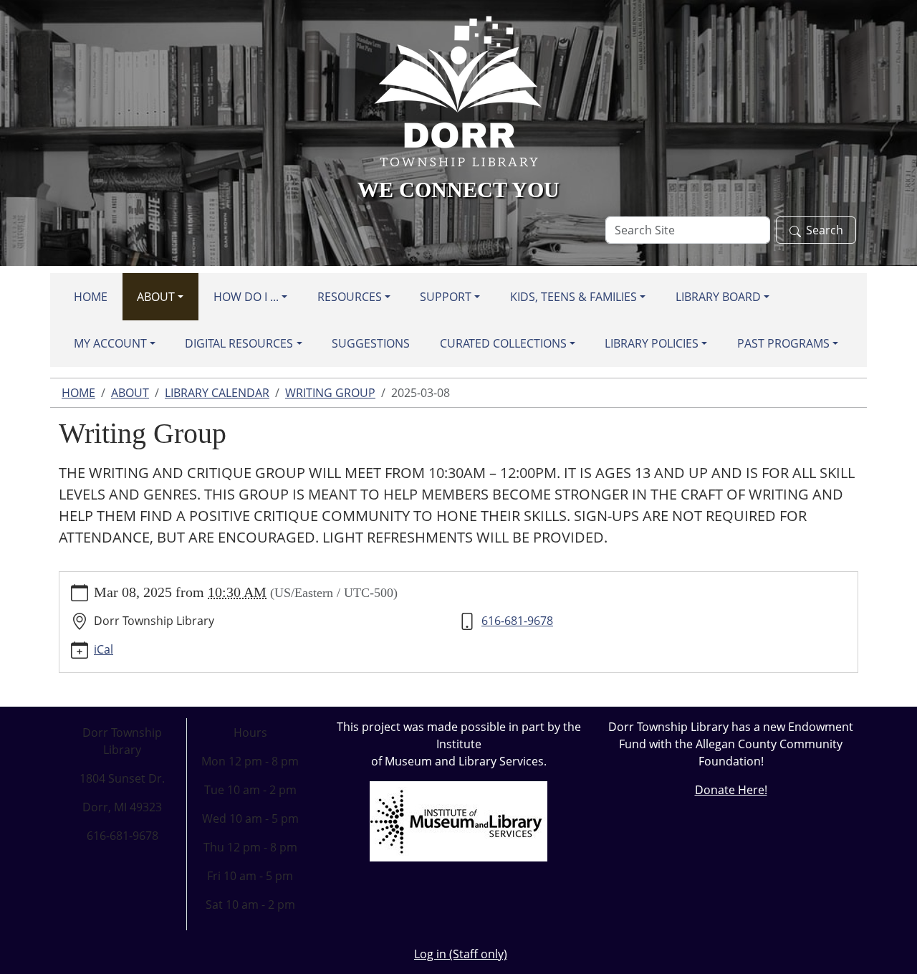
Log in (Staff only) (460, 954)
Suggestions (371, 343)
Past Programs (783, 343)
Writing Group (330, 393)
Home (90, 297)
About (156, 297)
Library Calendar (217, 393)
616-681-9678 (517, 621)
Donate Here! (731, 790)
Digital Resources (239, 343)
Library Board (718, 297)
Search (824, 230)
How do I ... (246, 297)
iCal (103, 649)
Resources (349, 297)
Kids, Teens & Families (573, 297)
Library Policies (651, 343)
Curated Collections (503, 343)
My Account (110, 343)
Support (445, 297)
